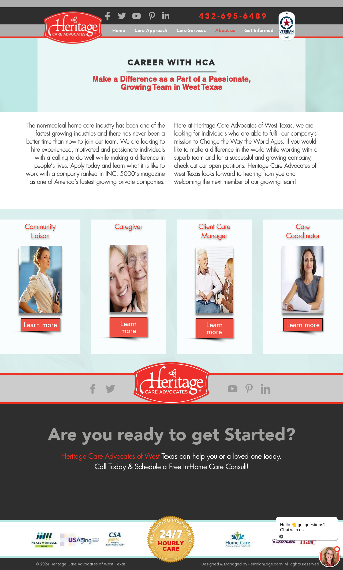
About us (225, 30)
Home (118, 30)
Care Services (191, 30)
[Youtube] (232, 388)
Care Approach (151, 30)
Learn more (40, 325)
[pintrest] (249, 388)
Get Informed (259, 30)
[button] (329, 556)
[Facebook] (93, 388)
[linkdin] (265, 388)
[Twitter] (110, 388)
